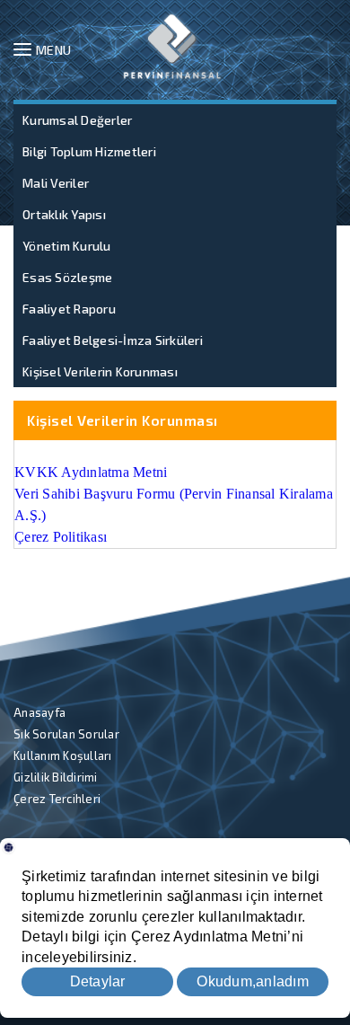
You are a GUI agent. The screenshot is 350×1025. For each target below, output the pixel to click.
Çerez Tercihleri (57, 798)
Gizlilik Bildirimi (55, 777)
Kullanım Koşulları (62, 755)
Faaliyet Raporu (69, 308)
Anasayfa (39, 712)
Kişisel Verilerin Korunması (100, 371)
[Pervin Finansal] (172, 46)
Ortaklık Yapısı (64, 214)
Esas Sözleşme (67, 277)
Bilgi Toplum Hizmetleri (89, 151)
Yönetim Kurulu (66, 245)
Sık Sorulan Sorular (66, 734)
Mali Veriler (55, 182)
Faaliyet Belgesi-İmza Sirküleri (112, 340)
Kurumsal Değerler (77, 120)
